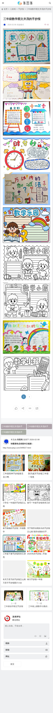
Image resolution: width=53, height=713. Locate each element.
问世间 (20, 439)
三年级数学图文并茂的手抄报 (13, 432)
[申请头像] (47, 618)
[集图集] (26, 3)
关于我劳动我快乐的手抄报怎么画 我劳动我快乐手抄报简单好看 (38, 531)
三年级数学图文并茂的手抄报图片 (13, 426)
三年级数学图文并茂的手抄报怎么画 (39, 426)
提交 (12, 664)
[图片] (45, 636)
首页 (6, 9)
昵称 (7, 643)
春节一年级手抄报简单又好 (38, 503)
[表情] (40, 636)
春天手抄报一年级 (34, 579)
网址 (7, 656)
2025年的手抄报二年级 (37, 554)
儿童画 (13, 9)
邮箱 (7, 650)
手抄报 (21, 9)
